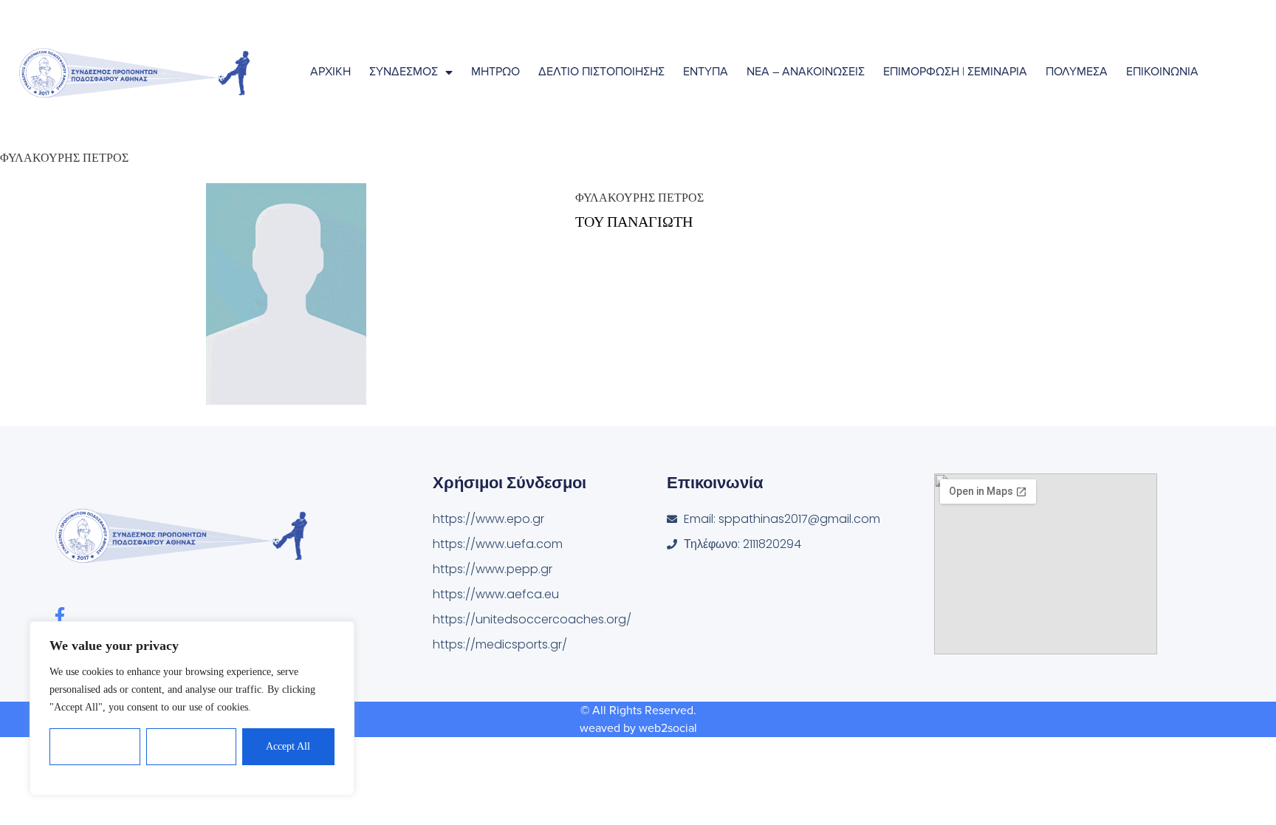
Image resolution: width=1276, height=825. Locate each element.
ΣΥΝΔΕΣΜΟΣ (403, 71)
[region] (192, 708)
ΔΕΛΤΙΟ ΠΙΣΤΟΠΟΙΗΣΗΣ (601, 71)
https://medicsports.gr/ (500, 644)
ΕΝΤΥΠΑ (705, 71)
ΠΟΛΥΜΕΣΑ (1077, 71)
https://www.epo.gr (488, 518)
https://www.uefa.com (498, 543)
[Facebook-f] (59, 615)
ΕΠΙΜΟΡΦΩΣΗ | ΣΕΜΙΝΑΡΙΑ (955, 71)
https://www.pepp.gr (492, 569)
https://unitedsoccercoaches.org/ (532, 619)
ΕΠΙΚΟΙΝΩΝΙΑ (1162, 71)
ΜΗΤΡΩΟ (495, 71)
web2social (668, 728)
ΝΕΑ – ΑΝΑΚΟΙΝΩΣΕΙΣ (806, 71)
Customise (95, 746)
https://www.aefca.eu (496, 594)
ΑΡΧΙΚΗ (330, 71)
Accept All (288, 746)
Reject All (191, 746)
